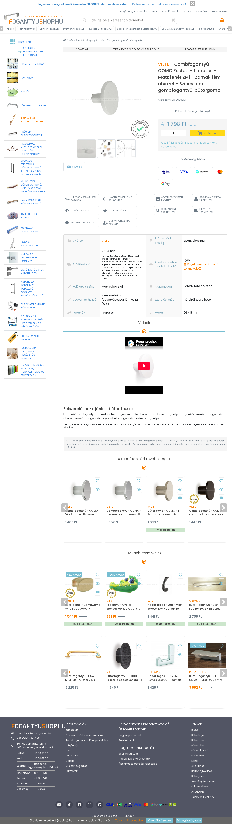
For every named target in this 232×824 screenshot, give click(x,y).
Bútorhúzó (197, 755)
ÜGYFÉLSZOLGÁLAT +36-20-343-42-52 (121, 199)
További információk (129, 820)
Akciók (10, 29)
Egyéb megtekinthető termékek (201, 266)
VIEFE (164, 64)
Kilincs (195, 761)
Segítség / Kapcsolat (134, 11)
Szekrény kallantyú (202, 796)
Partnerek (72, 771)
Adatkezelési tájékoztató (134, 758)
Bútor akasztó (199, 750)
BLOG (194, 730)
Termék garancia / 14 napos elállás (87, 740)
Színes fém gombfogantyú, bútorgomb (120, 40)
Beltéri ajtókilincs (201, 771)
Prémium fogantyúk (73, 29)
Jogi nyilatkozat (128, 753)
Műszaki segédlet (76, 766)
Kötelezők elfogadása (159, 820)
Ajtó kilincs (197, 766)
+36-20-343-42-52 (29, 738)
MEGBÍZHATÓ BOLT (118, 210)
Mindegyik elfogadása (189, 820)
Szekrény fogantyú (203, 781)
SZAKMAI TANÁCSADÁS (82, 222)
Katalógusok (170, 11)
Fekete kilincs (199, 786)
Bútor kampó (199, 740)
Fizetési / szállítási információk (84, 735)
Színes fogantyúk (49, 29)
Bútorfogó (197, 735)
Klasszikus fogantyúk (100, 29)
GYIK (155, 11)
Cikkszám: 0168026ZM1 (172, 100)
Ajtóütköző (198, 791)
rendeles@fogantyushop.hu (34, 733)
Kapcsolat (72, 730)
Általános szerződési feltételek (138, 764)
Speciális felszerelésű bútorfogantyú (137, 29)
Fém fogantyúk (27, 29)
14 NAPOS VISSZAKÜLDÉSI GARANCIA (83, 199)
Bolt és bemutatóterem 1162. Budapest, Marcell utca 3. (35, 745)
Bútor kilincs (198, 745)
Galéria (70, 761)
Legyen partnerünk (195, 11)
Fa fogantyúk (206, 29)
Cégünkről (72, 745)
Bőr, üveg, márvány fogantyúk (178, 29)
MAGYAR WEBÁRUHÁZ (119, 223)
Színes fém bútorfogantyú (83, 40)
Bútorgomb (198, 776)
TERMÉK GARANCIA (80, 210)
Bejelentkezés (220, 11)
